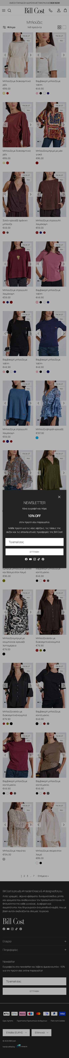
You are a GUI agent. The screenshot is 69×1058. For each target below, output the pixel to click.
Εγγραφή (34, 551)
